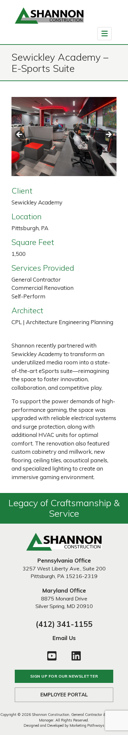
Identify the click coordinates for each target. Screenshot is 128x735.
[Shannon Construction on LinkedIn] (76, 655)
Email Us (64, 637)
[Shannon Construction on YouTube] (51, 655)
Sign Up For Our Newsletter (64, 676)
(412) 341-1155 (64, 624)
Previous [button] (20, 135)
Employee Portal (64, 694)
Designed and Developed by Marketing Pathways (64, 725)
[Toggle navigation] (104, 33)
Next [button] (108, 135)
